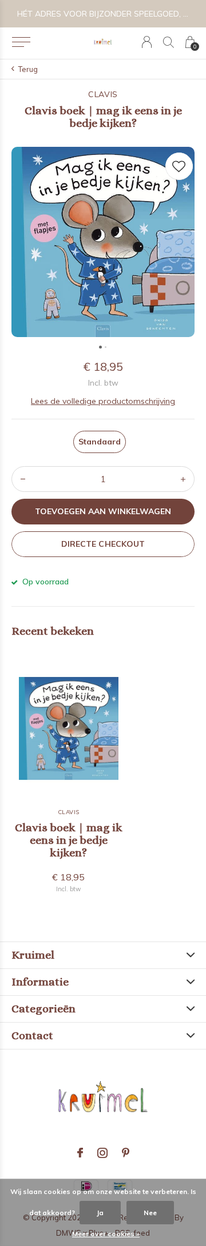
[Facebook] (80, 1152)
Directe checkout (102, 544)
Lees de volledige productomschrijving (103, 401)
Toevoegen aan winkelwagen (103, 511)
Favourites (179, 166)
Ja (100, 1212)
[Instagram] (102, 1152)
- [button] (22, 479)
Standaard (99, 441)
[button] (21, 42)
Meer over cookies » (106, 1233)
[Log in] (147, 42)
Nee (150, 1212)
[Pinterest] (125, 1152)
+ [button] (183, 479)
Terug (28, 69)
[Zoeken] (168, 42)
